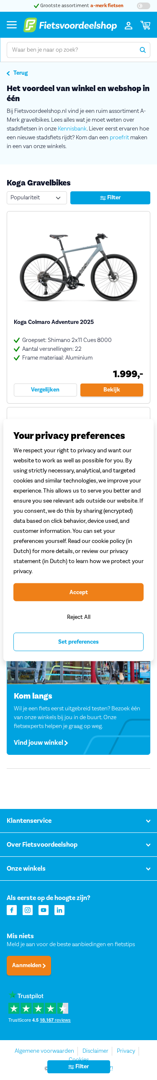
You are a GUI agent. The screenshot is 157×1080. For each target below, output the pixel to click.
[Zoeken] (142, 50)
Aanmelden (27, 965)
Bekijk (111, 390)
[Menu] (12, 24)
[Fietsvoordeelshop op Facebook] (12, 909)
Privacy (126, 1051)
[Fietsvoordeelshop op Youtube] (44, 909)
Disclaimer (95, 1051)
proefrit (119, 137)
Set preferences (78, 642)
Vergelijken (45, 390)
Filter (113, 197)
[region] (78, 540)
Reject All (78, 617)
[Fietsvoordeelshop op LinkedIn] (59, 909)
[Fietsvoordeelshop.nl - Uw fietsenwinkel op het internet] (70, 25)
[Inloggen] (129, 24)
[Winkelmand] (145, 24)
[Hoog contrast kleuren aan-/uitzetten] (143, 6)
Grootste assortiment (81, 6)
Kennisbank (72, 129)
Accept (78, 592)
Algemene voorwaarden (44, 1051)
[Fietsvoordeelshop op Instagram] (28, 909)
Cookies (79, 1060)
